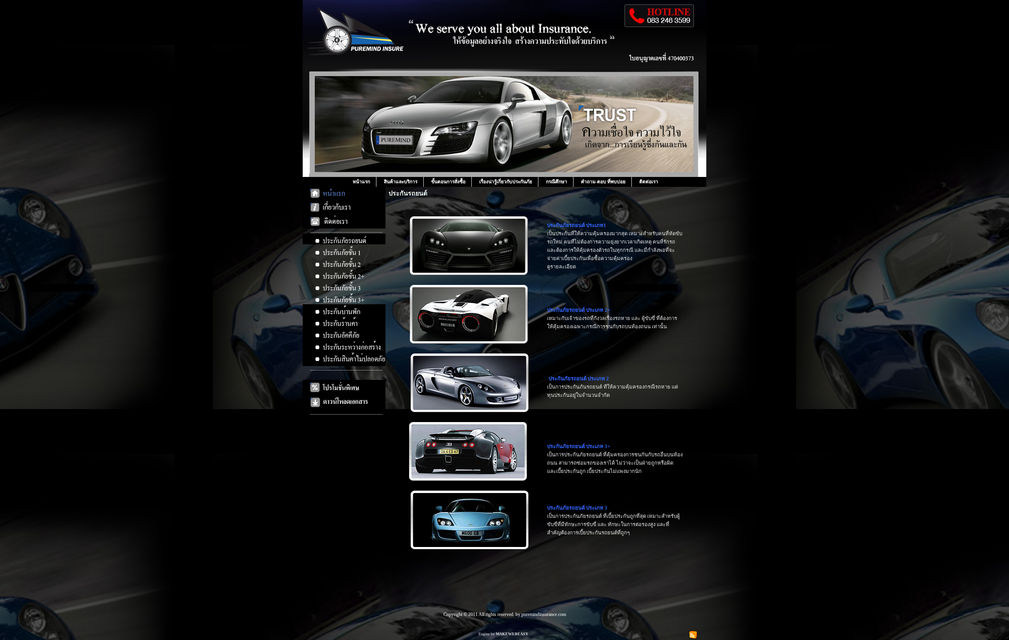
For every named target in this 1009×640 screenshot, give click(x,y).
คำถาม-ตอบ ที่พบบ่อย (603, 181)
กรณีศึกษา (556, 181)
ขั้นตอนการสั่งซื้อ (448, 181)
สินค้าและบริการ (400, 181)
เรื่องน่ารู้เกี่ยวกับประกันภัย (505, 181)
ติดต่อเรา (648, 181)
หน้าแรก (361, 181)
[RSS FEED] (693, 634)
